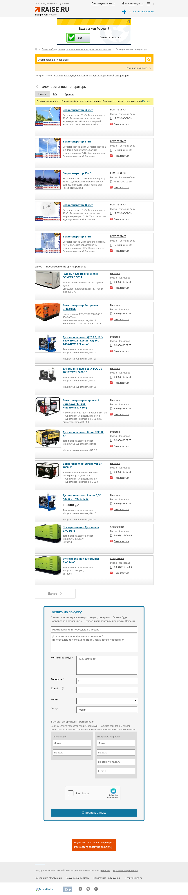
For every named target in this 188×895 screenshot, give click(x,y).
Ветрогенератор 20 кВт (78, 109)
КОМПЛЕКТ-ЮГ (118, 109)
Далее (52, 593)
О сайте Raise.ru (133, 878)
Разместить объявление (141, 11)
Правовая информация (125, 870)
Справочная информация (106, 878)
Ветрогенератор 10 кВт (78, 204)
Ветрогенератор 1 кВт (77, 236)
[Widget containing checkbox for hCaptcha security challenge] (92, 793)
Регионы (105, 870)
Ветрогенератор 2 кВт (77, 141)
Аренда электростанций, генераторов (109, 75)
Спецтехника (117, 527)
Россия (146, 101)
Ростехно (115, 273)
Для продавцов (131, 3)
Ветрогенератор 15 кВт (78, 173)
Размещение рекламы (77, 878)
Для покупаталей (102, 3)
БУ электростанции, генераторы (71, 75)
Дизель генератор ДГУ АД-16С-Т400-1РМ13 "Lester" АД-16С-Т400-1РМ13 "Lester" (83, 341)
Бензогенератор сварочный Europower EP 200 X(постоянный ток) (81, 404)
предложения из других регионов (66, 266)
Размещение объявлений (48, 878)
